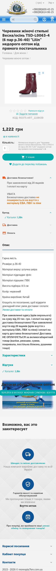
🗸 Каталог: (13, 217)
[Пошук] (35, 19)
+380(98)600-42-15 (43, 9)
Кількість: (8, 142)
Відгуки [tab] (7, 365)
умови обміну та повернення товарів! (30, 526)
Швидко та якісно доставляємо (28, 463)
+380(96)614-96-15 (43, 12)
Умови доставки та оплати (17, 309)
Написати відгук (36, 111)
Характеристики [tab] (13, 355)
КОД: (15, 117)
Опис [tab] (6, 245)
